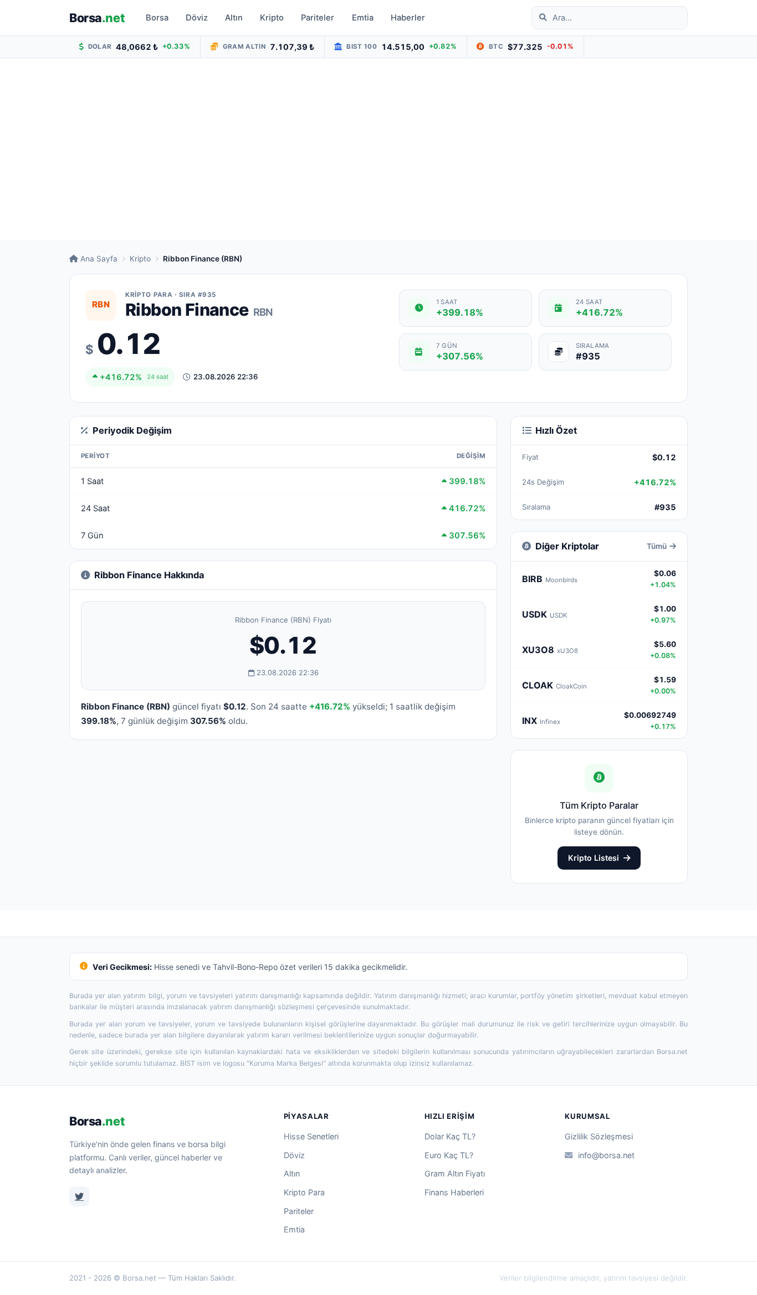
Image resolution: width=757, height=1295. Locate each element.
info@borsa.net (606, 1155)
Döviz (197, 18)
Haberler (408, 18)
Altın (234, 18)
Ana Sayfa (98, 258)
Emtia (363, 18)
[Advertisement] (378, 149)
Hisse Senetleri (311, 1136)
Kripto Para (304, 1192)
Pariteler (317, 18)
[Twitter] (79, 1196)
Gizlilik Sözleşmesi (599, 1136)
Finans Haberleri (454, 1192)
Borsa (97, 18)
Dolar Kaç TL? (449, 1136)
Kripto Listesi (593, 857)
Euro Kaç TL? (448, 1155)
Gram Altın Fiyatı (454, 1173)
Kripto (272, 18)
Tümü (657, 546)
